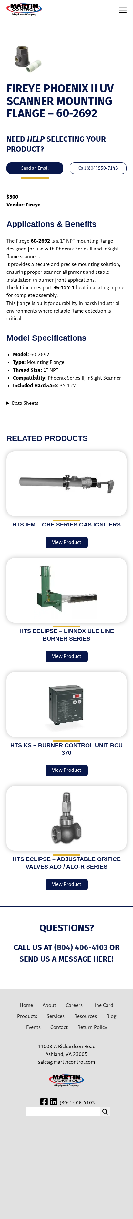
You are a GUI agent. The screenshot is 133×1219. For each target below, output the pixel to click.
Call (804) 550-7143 (98, 168)
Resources (85, 1017)
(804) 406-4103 (80, 947)
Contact (59, 1028)
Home (26, 1006)
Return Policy (92, 1028)
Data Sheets (25, 403)
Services (56, 1017)
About (49, 1006)
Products (27, 1017)
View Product (66, 542)
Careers (74, 1006)
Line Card (102, 1006)
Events (33, 1028)
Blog (111, 1017)
